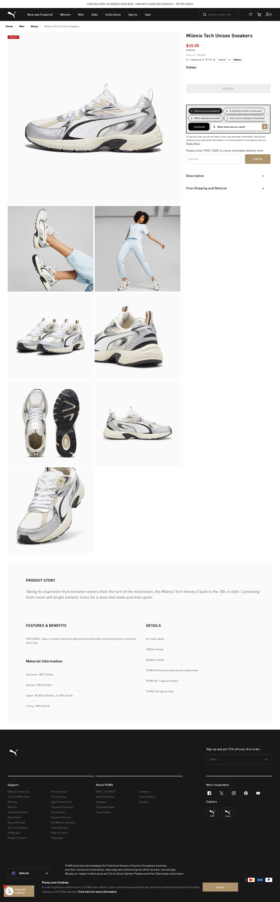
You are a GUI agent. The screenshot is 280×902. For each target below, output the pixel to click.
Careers (144, 801)
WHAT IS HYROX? (106, 791)
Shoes (34, 26)
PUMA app (14, 832)
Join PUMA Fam (105, 796)
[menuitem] (40, 14)
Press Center (103, 812)
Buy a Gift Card (16, 822)
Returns (12, 807)
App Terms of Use (61, 801)
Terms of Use (58, 796)
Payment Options (18, 812)
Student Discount (61, 817)
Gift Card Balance (18, 827)
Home (9, 26)
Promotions (58, 812)
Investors (144, 791)
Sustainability (147, 796)
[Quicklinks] (268, 14)
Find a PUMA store (19, 796)
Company (101, 801)
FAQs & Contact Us (19, 791)
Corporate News (105, 807)
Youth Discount (60, 827)
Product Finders (17, 837)
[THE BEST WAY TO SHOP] (212, 813)
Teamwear (57, 837)
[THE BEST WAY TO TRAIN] (228, 813)
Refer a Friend (59, 832)
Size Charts (14, 817)
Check (257, 159)
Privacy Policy (193, 143)
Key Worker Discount (63, 822)
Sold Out (228, 88)
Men (21, 26)
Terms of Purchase (62, 807)
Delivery (12, 801)
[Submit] (204, 14)
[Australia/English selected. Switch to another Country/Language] (29, 873)
